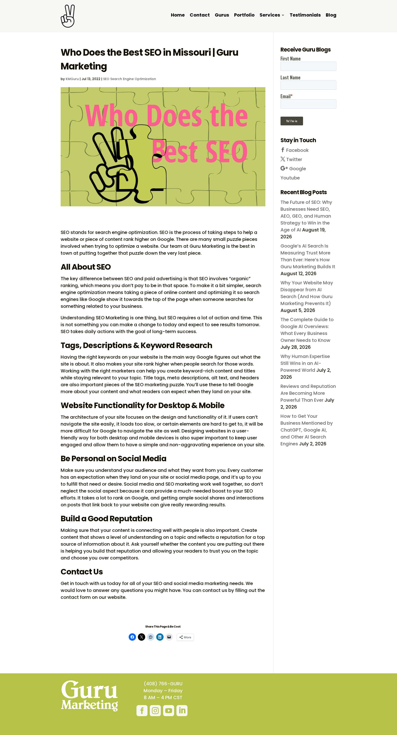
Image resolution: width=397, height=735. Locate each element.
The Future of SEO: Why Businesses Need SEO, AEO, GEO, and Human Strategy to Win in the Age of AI (306, 216)
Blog (331, 15)
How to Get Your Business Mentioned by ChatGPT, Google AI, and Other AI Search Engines (307, 430)
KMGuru (72, 79)
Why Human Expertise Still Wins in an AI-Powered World (305, 363)
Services (270, 15)
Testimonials (305, 15)
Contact (200, 15)
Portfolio (244, 15)
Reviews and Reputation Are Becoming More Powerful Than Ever (308, 393)
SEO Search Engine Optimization (129, 79)
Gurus (222, 15)
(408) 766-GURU (163, 683)
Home (178, 15)
